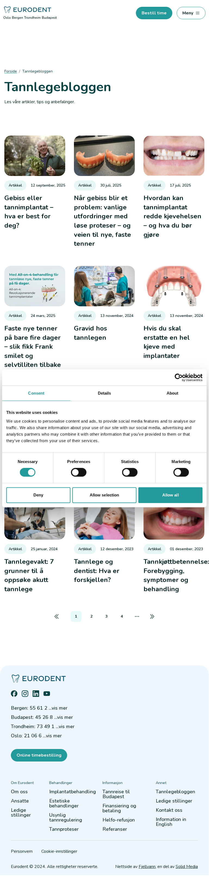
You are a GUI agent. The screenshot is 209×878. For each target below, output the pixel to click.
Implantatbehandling (72, 791)
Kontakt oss (169, 810)
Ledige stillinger (21, 812)
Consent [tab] (36, 393)
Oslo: (36, 735)
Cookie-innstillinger (59, 851)
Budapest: (42, 717)
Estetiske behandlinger (64, 803)
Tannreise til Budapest (116, 794)
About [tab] (173, 393)
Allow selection (104, 495)
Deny (38, 495)
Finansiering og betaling (119, 808)
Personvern (22, 851)
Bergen (17, 17)
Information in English (171, 821)
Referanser (114, 829)
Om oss (19, 791)
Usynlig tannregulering (65, 817)
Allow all (170, 495)
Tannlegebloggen (175, 791)
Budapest (49, 17)
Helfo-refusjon (118, 820)
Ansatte (20, 801)
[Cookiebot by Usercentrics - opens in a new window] (178, 377)
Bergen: (39, 708)
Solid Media (187, 867)
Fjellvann (147, 867)
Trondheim (32, 17)
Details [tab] (104, 393)
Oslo (7, 17)
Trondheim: (42, 726)
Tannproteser (64, 829)
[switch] (78, 472)
